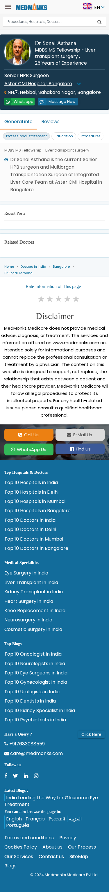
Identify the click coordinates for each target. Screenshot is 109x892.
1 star (41, 299)
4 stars (67, 299)
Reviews (50, 121)
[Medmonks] (31, 6)
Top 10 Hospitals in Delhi (31, 492)
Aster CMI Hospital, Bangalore (38, 83)
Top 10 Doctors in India (30, 520)
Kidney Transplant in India (33, 592)
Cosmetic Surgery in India (33, 629)
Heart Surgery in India (28, 601)
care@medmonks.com (36, 753)
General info (18, 121)
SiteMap (78, 856)
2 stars (50, 299)
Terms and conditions (29, 838)
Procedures (91, 136)
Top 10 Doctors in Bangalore (36, 548)
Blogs (10, 866)
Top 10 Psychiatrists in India (35, 720)
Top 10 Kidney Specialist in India (39, 710)
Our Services (18, 856)
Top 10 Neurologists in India (34, 664)
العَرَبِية (75, 819)
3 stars (59, 299)
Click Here (91, 734)
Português (17, 825)
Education (64, 136)
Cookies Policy (20, 847)
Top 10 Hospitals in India (31, 482)
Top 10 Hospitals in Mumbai (34, 501)
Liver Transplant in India (31, 582)
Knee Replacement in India (34, 611)
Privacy (67, 838)
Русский (57, 819)
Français (35, 819)
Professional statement (26, 136)
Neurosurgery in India (28, 620)
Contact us (51, 856)
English (14, 819)
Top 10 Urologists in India (32, 692)
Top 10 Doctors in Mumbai (33, 539)
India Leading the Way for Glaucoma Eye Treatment (51, 800)
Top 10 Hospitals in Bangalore (37, 511)
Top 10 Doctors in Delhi (30, 529)
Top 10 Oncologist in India (33, 654)
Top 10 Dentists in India (30, 701)
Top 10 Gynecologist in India (35, 682)
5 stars (76, 299)
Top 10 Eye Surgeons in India (35, 673)
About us (52, 847)
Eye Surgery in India (26, 573)
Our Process (82, 847)
